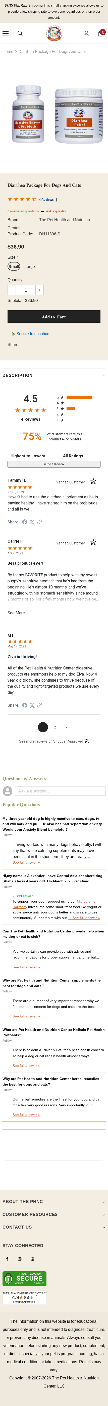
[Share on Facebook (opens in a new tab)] (24, 522)
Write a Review (54, 464)
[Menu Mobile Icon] (6, 33)
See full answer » (26, 862)
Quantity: (15, 280)
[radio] (78, 397)
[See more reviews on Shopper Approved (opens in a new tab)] (39, 522)
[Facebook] (7, 1258)
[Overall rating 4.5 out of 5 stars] (22, 200)
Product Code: (20, 234)
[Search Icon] (20, 33)
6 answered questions (23, 211)
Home (8, 51)
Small (14, 266)
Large (30, 266)
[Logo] (54, 33)
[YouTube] (32, 1258)
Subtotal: (15, 300)
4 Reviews (46, 199)
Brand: (13, 220)
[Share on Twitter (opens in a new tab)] (32, 522)
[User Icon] (86, 33)
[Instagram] (19, 1258)
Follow (7, 835)
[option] (54, 114)
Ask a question (56, 211)
